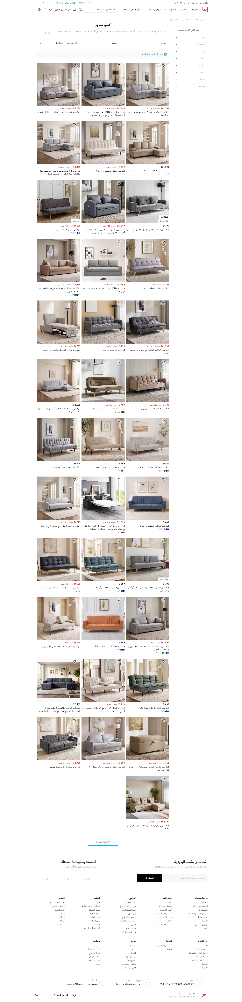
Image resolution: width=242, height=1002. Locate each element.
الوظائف (133, 953)
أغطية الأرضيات (166, 910)
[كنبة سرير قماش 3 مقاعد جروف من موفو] (103, 401)
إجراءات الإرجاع (94, 953)
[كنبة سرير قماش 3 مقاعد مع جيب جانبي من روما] (58, 519)
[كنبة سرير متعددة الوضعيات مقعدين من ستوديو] (58, 343)
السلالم (62, 921)
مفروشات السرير (165, 906)
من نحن (133, 945)
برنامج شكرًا (131, 960)
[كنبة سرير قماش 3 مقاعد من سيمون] (103, 460)
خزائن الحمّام (60, 910)
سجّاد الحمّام (60, 924)
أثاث (194, 19)
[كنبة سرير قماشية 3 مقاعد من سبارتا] (147, 460)
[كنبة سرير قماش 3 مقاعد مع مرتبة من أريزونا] (103, 759)
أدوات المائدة (95, 917)
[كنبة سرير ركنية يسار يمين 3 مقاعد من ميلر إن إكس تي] (58, 105)
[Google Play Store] (65, 879)
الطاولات (204, 902)
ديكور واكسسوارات (200, 924)
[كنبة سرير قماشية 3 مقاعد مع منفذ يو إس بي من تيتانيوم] (147, 343)
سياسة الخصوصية (129, 964)
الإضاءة (205, 921)
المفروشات (203, 910)
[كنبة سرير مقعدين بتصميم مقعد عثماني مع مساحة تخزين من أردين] (147, 759)
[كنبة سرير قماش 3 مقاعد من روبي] (147, 281)
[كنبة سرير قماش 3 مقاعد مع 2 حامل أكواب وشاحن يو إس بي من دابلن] (103, 701)
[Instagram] (36, 982)
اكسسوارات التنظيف (128, 921)
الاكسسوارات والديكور (92, 928)
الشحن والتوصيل (93, 949)
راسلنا (134, 949)
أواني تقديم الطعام (129, 932)
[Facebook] (44, 982)
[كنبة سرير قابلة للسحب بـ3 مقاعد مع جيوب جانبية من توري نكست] (103, 281)
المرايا (62, 917)
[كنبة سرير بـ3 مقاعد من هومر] (103, 343)
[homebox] (204, 9)
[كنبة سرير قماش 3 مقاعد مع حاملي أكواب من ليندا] (58, 639)
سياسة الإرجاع (94, 957)
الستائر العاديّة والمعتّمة (198, 913)
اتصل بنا (97, 945)
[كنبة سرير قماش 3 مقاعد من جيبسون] (58, 460)
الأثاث (169, 902)
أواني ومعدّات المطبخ (128, 906)
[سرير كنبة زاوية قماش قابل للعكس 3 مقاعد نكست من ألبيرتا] (147, 164)
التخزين (205, 928)
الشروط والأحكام (130, 968)
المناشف (61, 913)
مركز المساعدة (94, 960)
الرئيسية (202, 19)
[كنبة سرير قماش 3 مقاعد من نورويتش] (58, 759)
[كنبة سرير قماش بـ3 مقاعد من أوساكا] (103, 580)
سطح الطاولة (95, 913)
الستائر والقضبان (58, 906)
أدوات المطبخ (130, 902)
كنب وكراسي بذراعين (199, 906)
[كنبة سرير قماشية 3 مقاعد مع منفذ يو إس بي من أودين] (58, 580)
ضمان (98, 964)
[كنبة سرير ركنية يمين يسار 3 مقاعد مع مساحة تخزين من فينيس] (147, 105)
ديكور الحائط (203, 917)
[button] (50, 9)
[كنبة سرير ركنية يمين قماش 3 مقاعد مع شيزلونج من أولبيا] (147, 818)
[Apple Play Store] (86, 879)
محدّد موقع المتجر (164, 945)
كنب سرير (103, 24)
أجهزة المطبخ (131, 928)
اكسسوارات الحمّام (57, 902)
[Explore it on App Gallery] (44, 879)
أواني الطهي (132, 913)
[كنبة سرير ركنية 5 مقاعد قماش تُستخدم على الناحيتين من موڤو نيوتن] (58, 401)
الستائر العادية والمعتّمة (162, 913)
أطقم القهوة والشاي (128, 910)
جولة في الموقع (130, 957)
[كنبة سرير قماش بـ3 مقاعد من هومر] (147, 401)
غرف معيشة (185, 19)
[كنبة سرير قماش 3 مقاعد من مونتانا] (103, 164)
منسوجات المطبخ (129, 917)
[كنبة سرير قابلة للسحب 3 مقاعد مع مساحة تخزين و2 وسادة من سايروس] (58, 281)
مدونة (169, 949)
